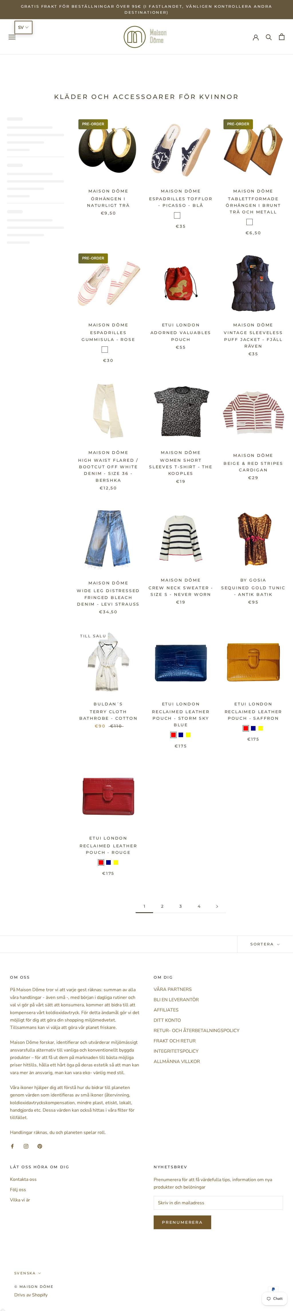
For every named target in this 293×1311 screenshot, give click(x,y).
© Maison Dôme (34, 1286)
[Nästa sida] (217, 906)
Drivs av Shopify (30, 1295)
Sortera (263, 944)
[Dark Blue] (181, 735)
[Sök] (269, 37)
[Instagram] (26, 1146)
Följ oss (18, 1190)
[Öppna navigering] (12, 36)
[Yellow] (188, 735)
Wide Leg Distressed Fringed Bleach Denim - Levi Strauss (108, 597)
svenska (25, 1273)
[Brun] (249, 222)
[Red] (173, 735)
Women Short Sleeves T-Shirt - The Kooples (181, 467)
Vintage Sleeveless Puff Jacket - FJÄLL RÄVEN (253, 339)
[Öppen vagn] (281, 36)
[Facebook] (12, 1146)
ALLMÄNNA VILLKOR (177, 1061)
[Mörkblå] (177, 215)
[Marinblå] (104, 349)
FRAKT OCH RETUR (175, 1041)
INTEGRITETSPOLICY (176, 1051)
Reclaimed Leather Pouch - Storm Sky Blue (181, 718)
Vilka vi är (20, 1200)
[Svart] (257, 222)
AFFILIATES (166, 1010)
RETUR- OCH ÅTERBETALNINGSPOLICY (196, 1031)
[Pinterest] (39, 1146)
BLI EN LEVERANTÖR (176, 1000)
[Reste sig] (112, 349)
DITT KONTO (167, 1020)
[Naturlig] (184, 215)
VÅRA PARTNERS (173, 989)
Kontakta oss (23, 1179)
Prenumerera (182, 1222)
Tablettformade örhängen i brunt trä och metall (253, 205)
